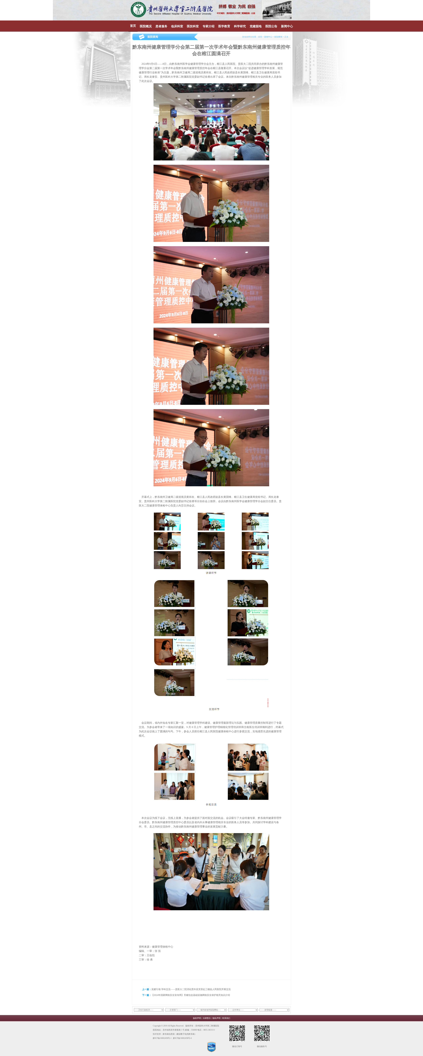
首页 (133, 25)
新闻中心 (287, 26)
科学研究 (240, 26)
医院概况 (146, 26)
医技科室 (193, 26)
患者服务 (161, 26)
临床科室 (177, 26)
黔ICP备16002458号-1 (162, 1038)
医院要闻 (278, 37)
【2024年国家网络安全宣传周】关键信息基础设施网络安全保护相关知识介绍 (190, 995)
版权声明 (197, 1018)
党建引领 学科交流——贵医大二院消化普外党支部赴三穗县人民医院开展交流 (191, 989)
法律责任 (207, 1018)
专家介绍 (208, 26)
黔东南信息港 (169, 1034)
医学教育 (224, 26)
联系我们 (226, 1018)
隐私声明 (216, 1018)
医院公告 (271, 26)
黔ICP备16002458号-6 (182, 1038)
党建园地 (256, 26)
